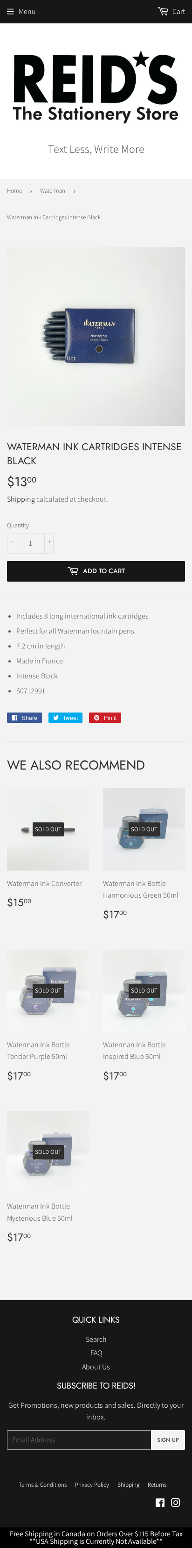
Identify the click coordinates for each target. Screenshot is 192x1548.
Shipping (21, 499)
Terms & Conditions (43, 1485)
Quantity (18, 525)
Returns (157, 1485)
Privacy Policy (92, 1485)
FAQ (96, 1353)
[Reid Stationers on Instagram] (175, 1504)
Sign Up (168, 1440)
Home (14, 190)
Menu (27, 11)
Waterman (52, 190)
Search (96, 1339)
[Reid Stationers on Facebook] (160, 1504)
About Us (96, 1367)
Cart (178, 11)
